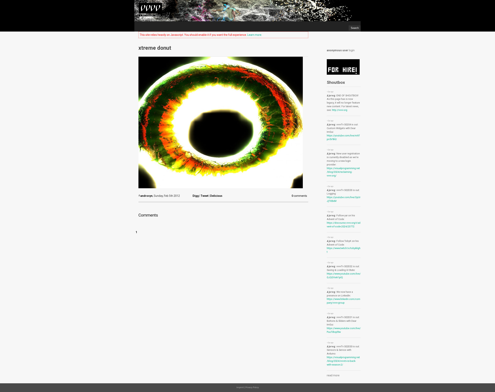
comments (300, 195)
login (352, 50)
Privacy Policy (252, 387)
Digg (196, 195)
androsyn (146, 195)
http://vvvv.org (339, 110)
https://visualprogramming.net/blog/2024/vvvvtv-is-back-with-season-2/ (343, 361)
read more (333, 375)
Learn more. (254, 34)
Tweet (204, 195)
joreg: (332, 95)
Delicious (216, 195)
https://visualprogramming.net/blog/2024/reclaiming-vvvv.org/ (343, 172)
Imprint (240, 387)
